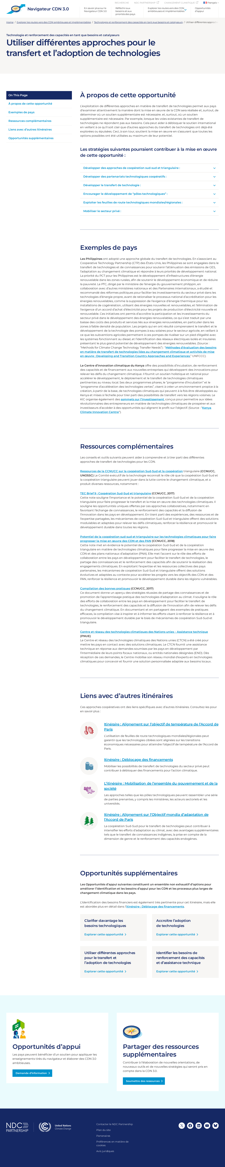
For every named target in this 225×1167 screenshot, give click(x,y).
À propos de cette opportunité (30, 103)
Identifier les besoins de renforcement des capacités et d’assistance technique (180, 958)
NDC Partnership (145, 2)
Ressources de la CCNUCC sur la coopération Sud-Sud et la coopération (131, 471)
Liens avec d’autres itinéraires (30, 129)
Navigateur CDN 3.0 (48, 8)
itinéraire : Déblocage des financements (155, 906)
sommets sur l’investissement (142, 399)
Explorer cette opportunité (103, 935)
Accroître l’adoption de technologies (173, 923)
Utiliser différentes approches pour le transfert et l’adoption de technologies (109, 958)
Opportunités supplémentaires (30, 138)
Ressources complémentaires (29, 121)
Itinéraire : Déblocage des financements (138, 760)
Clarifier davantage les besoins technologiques (105, 923)
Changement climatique (179, 2)
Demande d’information (31, 1073)
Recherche (122, 2)
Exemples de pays (21, 112)
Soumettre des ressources (143, 1081)
